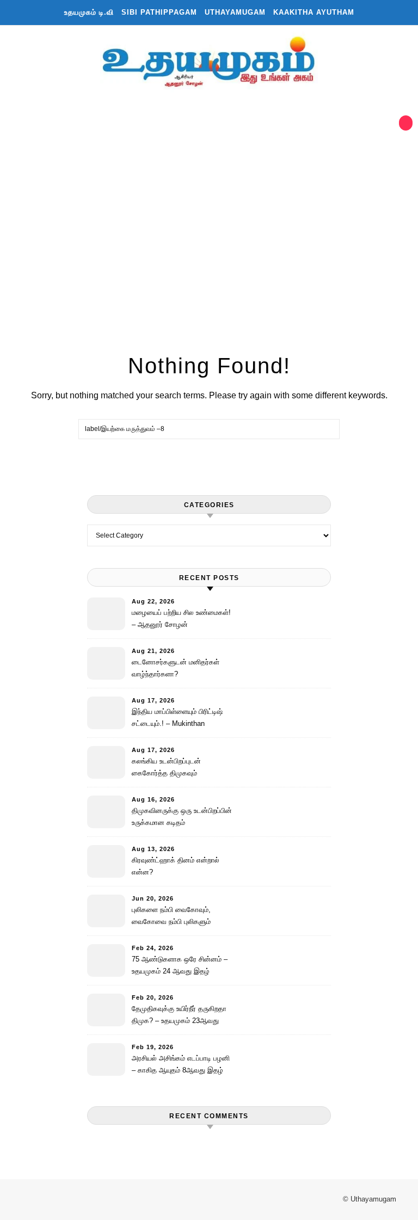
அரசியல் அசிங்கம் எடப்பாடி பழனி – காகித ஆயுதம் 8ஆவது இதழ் (181, 1064)
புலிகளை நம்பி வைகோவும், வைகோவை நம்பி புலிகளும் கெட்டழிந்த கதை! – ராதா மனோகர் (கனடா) (171, 917)
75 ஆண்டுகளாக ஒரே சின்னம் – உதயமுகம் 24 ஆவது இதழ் (180, 965)
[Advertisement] (198, 221)
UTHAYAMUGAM (235, 12)
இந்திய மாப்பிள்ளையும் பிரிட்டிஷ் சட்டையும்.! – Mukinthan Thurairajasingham (177, 719)
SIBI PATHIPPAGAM (159, 12)
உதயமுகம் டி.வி (89, 12)
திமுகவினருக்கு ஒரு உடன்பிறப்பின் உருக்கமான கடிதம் (182, 816)
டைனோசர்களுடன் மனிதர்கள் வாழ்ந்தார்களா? (175, 668)
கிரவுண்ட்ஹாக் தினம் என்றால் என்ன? (175, 866)
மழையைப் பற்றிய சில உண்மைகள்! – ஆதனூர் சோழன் (181, 618)
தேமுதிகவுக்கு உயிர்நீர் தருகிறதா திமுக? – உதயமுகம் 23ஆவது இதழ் (179, 1016)
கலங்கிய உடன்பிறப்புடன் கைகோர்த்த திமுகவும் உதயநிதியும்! (166, 768)
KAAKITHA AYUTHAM (313, 12)
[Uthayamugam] (209, 64)
